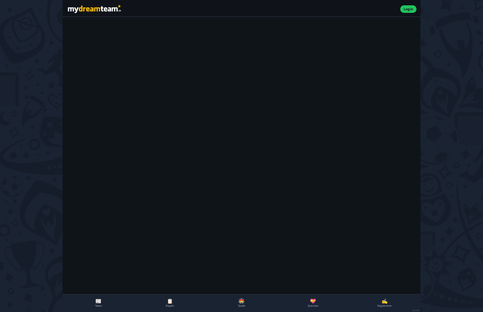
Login (408, 9)
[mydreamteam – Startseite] (232, 9)
